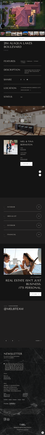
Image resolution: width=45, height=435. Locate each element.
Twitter (23, 399)
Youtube (19, 399)
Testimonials (25, 393)
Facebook (6, 399)
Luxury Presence (27, 427)
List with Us (34, 2)
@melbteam (13, 309)
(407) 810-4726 (7, 377)
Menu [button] (39, 2)
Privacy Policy (7, 369)
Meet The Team (7, 394)
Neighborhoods (7, 396)
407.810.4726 (23, 149)
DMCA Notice (25, 394)
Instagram (15, 399)
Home (5, 393)
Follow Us (38, 340)
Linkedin (10, 399)
